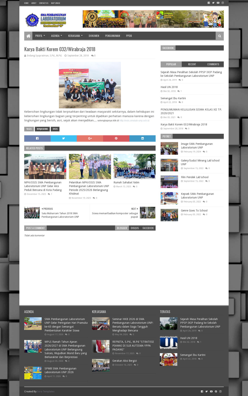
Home (26, 3)
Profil (38, 36)
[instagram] (222, 3)
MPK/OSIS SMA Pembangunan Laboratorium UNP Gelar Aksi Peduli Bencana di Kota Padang (43, 186)
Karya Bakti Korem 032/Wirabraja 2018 (184, 124)
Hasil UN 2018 (169, 87)
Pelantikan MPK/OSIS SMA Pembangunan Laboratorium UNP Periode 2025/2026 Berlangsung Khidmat (89, 188)
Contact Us (43, 3)
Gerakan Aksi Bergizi (124, 360)
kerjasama (42, 129)
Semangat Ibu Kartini (173, 98)
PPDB (129, 36)
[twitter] (213, 3)
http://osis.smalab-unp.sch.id (134, 120)
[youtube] (218, 3)
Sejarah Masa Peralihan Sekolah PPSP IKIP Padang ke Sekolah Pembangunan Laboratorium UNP (200, 322)
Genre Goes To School (194, 210)
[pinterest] (216, 391)
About (33, 3)
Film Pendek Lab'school (194, 177)
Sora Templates (45, 391)
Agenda (55, 36)
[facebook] (209, 3)
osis (55, 129)
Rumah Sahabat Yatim (126, 182)
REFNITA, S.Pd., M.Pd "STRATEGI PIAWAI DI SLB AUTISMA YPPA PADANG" (133, 345)
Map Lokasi (55, 3)
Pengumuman (112, 36)
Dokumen (94, 36)
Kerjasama (74, 36)
